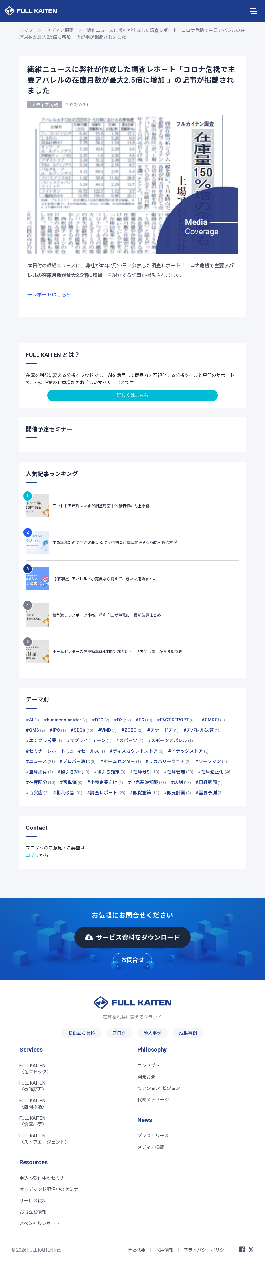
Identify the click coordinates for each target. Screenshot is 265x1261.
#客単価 (71, 782)
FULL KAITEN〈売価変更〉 (33, 1086)
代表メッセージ (153, 1099)
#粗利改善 (67, 792)
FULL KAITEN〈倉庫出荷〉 (33, 1121)
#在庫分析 (144, 771)
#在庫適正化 (215, 771)
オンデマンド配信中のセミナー (51, 1189)
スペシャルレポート (39, 1223)
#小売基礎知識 (147, 782)
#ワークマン (211, 761)
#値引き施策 (109, 771)
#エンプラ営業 (44, 740)
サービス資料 (33, 1200)
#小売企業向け (105, 782)
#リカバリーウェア (168, 761)
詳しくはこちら (132, 395)
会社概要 (136, 1250)
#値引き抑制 (73, 771)
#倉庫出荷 (39, 771)
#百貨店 (37, 792)
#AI (32, 719)
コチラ (32, 855)
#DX (122, 719)
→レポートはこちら (49, 295)
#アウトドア (163, 730)
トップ (26, 30)
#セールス (91, 751)
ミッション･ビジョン (158, 1088)
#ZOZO (132, 730)
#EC (143, 719)
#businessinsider (65, 719)
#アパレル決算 (201, 730)
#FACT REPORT (177, 719)
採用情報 (164, 1250)
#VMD (107, 730)
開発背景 (146, 1076)
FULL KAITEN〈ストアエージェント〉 (44, 1139)
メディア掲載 (60, 30)
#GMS (35, 730)
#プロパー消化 (77, 761)
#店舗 (181, 782)
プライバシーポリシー (206, 1250)
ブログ (119, 1033)
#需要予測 (209, 792)
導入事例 (152, 1033)
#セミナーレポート (49, 751)
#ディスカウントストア (137, 751)
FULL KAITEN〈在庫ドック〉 (35, 1068)
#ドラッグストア (188, 751)
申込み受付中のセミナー (44, 1178)
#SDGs (81, 730)
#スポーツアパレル (170, 740)
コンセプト (148, 1065)
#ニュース (40, 761)
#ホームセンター (120, 761)
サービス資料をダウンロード (138, 937)
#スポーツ (129, 740)
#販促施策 (144, 792)
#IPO (57, 730)
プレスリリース (153, 1135)
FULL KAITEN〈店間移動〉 (33, 1103)
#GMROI (213, 719)
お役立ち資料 (81, 1033)
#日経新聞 (209, 782)
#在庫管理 (178, 771)
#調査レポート (106, 792)
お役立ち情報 (33, 1212)
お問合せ (132, 960)
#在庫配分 (40, 782)
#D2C (100, 719)
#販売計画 (177, 792)
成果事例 (188, 1033)
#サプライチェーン (89, 740)
